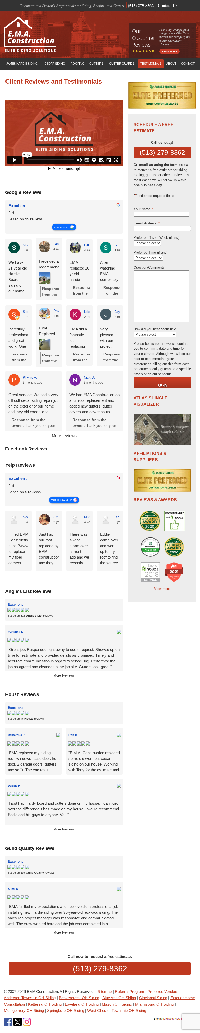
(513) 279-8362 (141, 5)
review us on (61, 227)
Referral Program (129, 991)
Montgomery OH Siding (24, 1010)
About (171, 63)
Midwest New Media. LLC (175, 1019)
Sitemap (105, 991)
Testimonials (150, 63)
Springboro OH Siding (65, 1010)
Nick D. (89, 377)
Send (162, 386)
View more (162, 589)
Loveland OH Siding (82, 1004)
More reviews (64, 436)
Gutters (96, 63)
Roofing (77, 63)
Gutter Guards (121, 63)
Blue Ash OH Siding (119, 998)
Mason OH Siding (117, 1004)
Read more (169, 51)
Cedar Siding (55, 63)
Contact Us (169, 5)
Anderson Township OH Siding (30, 998)
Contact (188, 63)
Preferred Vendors (162, 991)
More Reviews (64, 675)
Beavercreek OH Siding (79, 998)
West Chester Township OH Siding (116, 1010)
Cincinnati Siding (153, 998)
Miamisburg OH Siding (154, 1004)
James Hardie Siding (22, 63)
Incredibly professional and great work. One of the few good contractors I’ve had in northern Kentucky (18, 338)
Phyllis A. (30, 377)
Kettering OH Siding (45, 1004)
